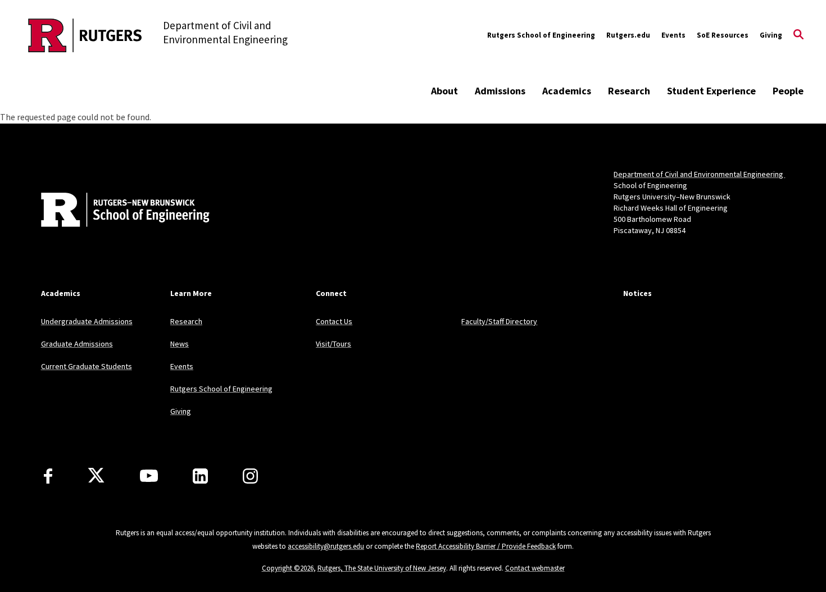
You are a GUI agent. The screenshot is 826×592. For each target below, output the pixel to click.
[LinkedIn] (200, 476)
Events (673, 35)
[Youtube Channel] (149, 476)
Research (629, 90)
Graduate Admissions (77, 344)
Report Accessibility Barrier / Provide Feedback (486, 546)
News (179, 344)
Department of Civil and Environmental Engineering (699, 174)
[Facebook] (48, 476)
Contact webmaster (535, 568)
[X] (96, 475)
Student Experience (711, 90)
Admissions (500, 90)
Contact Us (334, 321)
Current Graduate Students (86, 366)
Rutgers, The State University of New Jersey (381, 568)
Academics (566, 90)
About (444, 90)
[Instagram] (250, 476)
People (788, 90)
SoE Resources (722, 35)
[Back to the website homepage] (85, 35)
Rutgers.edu (628, 35)
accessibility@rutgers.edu (326, 546)
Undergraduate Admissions (87, 321)
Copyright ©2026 (288, 568)
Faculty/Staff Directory (499, 321)
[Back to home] (115, 211)
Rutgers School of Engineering (541, 35)
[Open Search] (798, 35)
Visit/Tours (333, 344)
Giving (771, 35)
